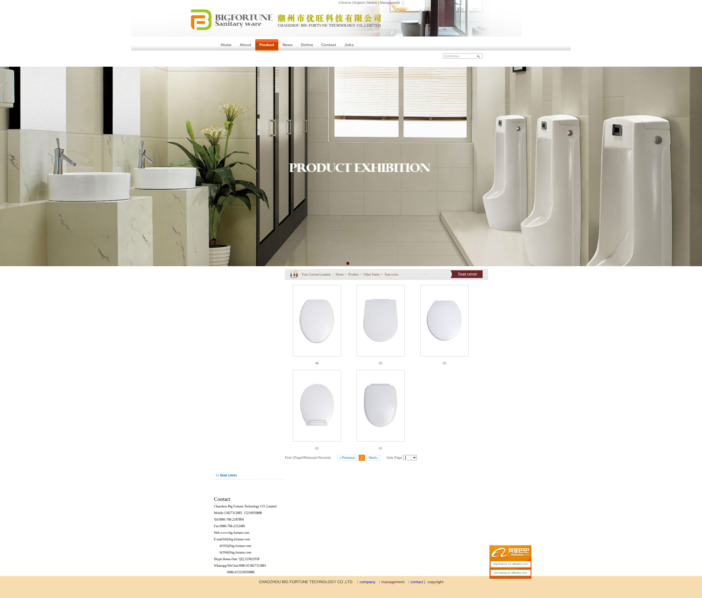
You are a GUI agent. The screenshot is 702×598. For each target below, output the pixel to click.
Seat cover (391, 274)
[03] (444, 355)
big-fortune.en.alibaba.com (511, 563)
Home (340, 274)
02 (317, 448)
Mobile (372, 3)
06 (317, 363)
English (359, 3)
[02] (317, 440)
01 (380, 448)
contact (417, 582)
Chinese (344, 3)
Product (354, 274)
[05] (380, 355)
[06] (317, 355)
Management (390, 3)
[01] (380, 440)
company (367, 582)
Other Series (372, 274)
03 (444, 363)
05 (380, 363)
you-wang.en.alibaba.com (510, 572)
